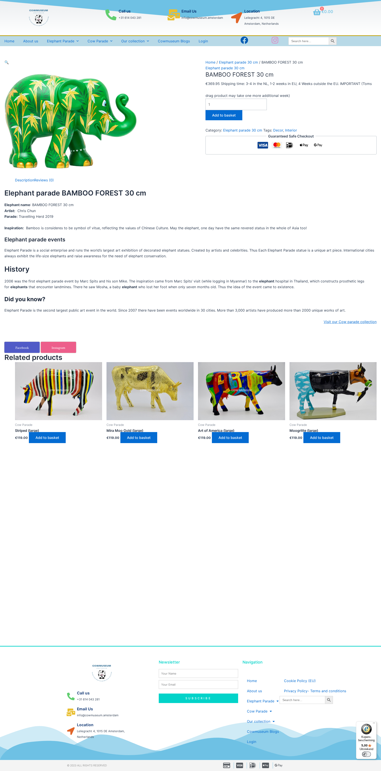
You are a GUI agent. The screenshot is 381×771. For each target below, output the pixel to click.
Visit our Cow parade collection (350, 322)
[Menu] (374, 724)
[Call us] (110, 14)
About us (30, 41)
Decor (278, 130)
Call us (125, 11)
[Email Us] (173, 14)
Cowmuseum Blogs (174, 41)
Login (203, 41)
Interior (291, 130)
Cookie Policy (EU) (300, 681)
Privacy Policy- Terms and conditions (315, 691)
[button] (6, 62)
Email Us (188, 11)
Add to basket (224, 115)
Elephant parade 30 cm (238, 62)
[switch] (366, 754)
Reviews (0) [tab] (44, 180)
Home (9, 41)
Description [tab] (24, 180)
